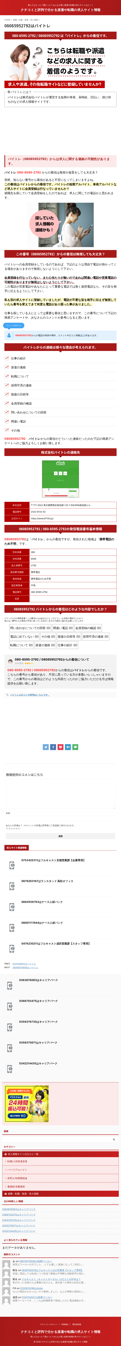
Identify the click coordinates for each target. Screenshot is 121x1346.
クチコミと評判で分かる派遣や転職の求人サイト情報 (60, 10)
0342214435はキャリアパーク (38, 1063)
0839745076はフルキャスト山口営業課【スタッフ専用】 (52, 1270)
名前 (8, 813)
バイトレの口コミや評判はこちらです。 (30, 694)
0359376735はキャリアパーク (38, 1021)
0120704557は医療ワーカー (37, 1297)
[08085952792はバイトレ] (68, 747)
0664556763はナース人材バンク (42, 901)
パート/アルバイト (17, 1169)
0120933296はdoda (31, 1288)
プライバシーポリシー (49, 1324)
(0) (83, 335)
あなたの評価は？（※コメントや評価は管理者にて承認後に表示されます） (40, 825)
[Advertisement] (60, 131)
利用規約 (64, 1324)
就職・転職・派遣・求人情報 (23, 1193)
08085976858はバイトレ (25, 967)
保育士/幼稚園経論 (17, 1178)
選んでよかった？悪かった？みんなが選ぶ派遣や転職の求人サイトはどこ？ (60, 1337)
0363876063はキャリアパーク (38, 980)
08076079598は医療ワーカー (35, 1261)
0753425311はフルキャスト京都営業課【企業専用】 (53, 860)
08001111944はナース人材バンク (42, 922)
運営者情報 (76, 1324)
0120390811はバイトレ (24, 963)
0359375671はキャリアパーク (38, 1042)
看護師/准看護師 (16, 1186)
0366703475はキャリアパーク (38, 1000)
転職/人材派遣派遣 (17, 1161)
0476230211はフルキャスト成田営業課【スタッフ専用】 (56, 943)
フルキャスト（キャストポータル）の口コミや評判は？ (51, 1279)
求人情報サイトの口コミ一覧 (23, 1154)
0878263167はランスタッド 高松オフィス (47, 881)
